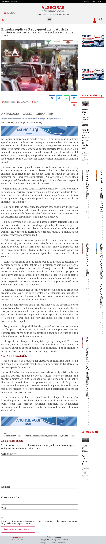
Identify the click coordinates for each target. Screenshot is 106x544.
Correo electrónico (11, 497)
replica (72, 436)
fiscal (50, 436)
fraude (65, 436)
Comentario (9, 454)
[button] (3, 20)
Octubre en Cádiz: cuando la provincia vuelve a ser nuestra (101, 192)
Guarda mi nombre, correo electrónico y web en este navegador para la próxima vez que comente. (39, 522)
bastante (6, 436)
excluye (14, 436)
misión (44, 436)
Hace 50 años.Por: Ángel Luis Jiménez (87, 184)
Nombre (5, 487)
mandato (57, 436)
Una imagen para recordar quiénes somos (87, 259)
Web (3, 508)
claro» (21, 436)
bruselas (37, 436)
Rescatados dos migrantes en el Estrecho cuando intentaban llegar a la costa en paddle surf (85, 128)
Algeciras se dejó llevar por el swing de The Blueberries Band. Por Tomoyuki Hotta (87, 368)
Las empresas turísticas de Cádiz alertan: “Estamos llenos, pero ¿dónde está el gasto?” (101, 276)
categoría (28, 436)
